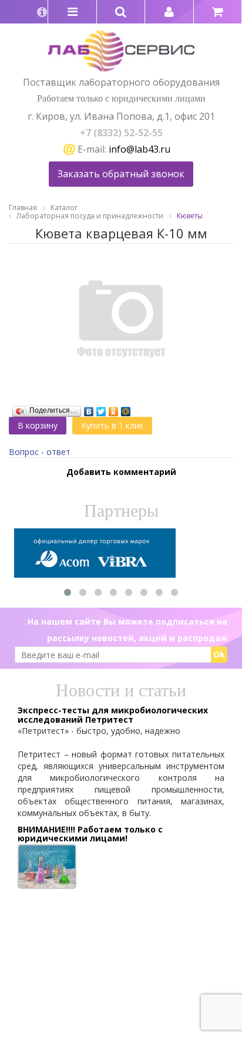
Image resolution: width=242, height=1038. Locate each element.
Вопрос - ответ (39, 451)
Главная (23, 208)
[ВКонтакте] (89, 408)
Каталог (64, 208)
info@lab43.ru (139, 149)
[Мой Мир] (126, 408)
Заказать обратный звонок (121, 173)
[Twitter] (101, 408)
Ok (219, 654)
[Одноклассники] (113, 408)
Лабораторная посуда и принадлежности (89, 216)
